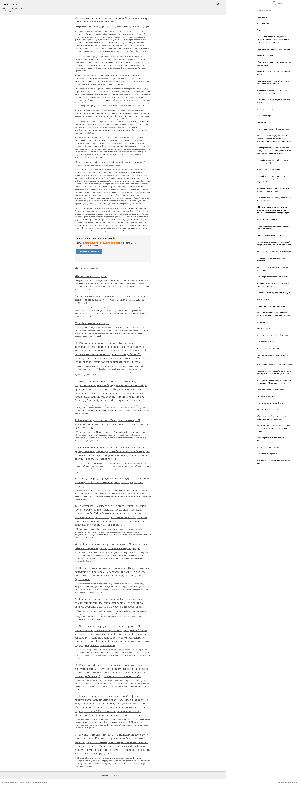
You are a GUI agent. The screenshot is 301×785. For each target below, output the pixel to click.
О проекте (106, 775)
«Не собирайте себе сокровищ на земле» (273, 276)
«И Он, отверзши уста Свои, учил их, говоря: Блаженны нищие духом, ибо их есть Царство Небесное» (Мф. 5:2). (273, 39)
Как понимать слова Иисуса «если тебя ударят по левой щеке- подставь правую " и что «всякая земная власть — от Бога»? (111, 299)
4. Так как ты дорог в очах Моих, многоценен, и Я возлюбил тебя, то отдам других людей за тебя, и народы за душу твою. (112, 423)
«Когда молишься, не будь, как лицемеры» (274, 251)
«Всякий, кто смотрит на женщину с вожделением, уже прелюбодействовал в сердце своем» (273, 179)
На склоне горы (263, 23)
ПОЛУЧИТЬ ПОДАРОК (89, 251)
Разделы (117, 775)
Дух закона (261, 122)
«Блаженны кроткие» (265, 55)
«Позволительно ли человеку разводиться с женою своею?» (25, 782)
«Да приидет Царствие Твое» (268, 348)
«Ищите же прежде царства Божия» (271, 306)
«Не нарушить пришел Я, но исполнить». (273, 129)
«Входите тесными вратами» (268, 447)
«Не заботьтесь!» (263, 299)
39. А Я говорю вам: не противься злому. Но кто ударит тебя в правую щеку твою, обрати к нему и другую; (111, 546)
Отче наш (261, 322)
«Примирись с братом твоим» (269, 169)
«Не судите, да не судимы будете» (270, 403)
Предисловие (262, 17)
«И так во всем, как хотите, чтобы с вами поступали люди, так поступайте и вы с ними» (273, 428)
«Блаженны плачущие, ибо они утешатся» (274, 49)
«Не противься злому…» (91, 276)
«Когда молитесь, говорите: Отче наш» (272, 335)
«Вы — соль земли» (265, 109)
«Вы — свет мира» (264, 115)
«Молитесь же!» (263, 328)
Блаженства (261, 30)
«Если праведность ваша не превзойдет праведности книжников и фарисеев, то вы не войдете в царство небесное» (274, 150)
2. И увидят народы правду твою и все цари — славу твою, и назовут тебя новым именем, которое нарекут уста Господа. (113, 482)
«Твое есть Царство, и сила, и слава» (271, 389)
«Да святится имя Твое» (266, 341)
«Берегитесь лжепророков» (268, 453)
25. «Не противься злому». (92, 323)
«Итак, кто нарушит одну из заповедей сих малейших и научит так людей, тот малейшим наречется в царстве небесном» (274, 138)
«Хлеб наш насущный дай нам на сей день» (274, 364)
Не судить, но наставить (266, 396)
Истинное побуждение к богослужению (273, 235)
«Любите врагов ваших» (267, 219)
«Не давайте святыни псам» (268, 409)
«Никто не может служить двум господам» (274, 292)
